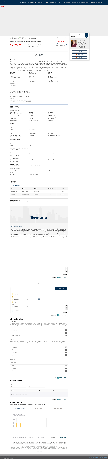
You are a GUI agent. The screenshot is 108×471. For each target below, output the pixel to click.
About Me (41, 3)
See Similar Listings (62, 49)
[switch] (57, 45)
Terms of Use (98, 456)
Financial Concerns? (84, 2)
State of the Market (55, 2)
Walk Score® (41, 283)
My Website (80, 57)
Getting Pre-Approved (96, 2)
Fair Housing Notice (104, 457)
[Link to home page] (3, 2)
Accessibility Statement (94, 457)
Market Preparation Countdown (70, 2)
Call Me (80, 51)
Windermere (14, 456)
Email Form (80, 54)
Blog (47, 3)
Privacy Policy (105, 456)
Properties (23, 3)
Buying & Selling (33, 3)
